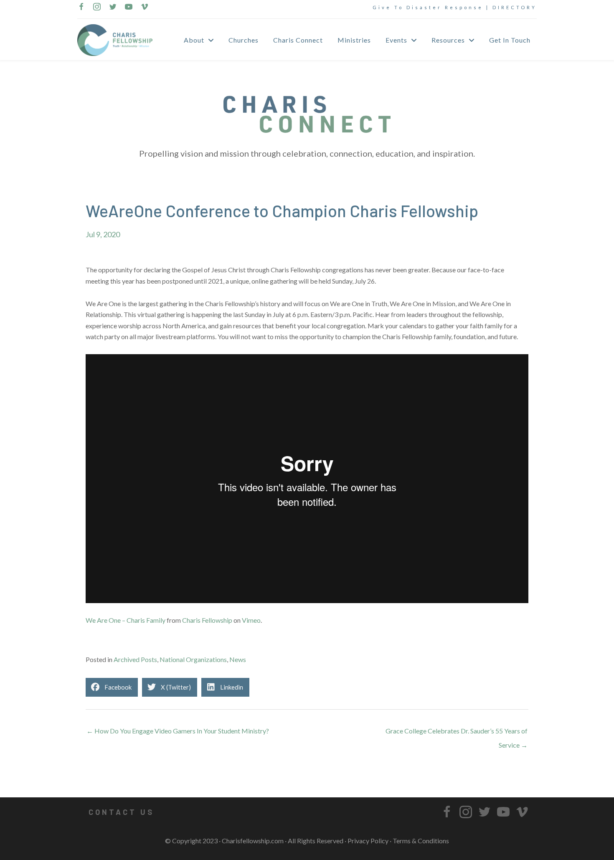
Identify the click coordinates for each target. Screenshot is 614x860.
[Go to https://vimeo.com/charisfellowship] (144, 7)
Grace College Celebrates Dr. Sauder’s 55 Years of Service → (457, 733)
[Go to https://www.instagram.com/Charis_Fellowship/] (97, 7)
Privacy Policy (368, 841)
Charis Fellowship (207, 620)
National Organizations (193, 659)
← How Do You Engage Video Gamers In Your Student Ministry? (177, 731)
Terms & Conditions (421, 841)
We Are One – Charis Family (125, 620)
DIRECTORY (514, 7)
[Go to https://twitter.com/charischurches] (113, 7)
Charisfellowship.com (253, 841)
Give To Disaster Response (428, 7)
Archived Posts (135, 659)
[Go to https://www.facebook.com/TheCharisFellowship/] (81, 7)
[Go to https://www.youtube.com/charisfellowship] (128, 7)
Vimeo (251, 620)
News (237, 659)
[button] (121, 812)
